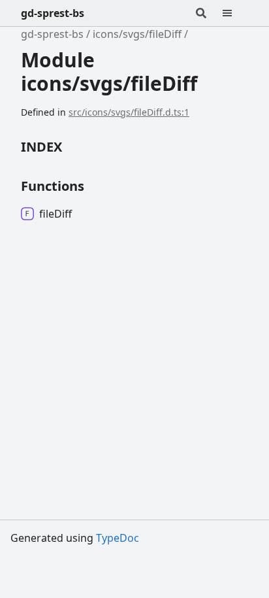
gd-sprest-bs (52, 13)
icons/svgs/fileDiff (137, 34)
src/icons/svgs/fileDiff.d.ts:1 (129, 112)
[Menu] (235, 13)
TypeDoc (117, 538)
